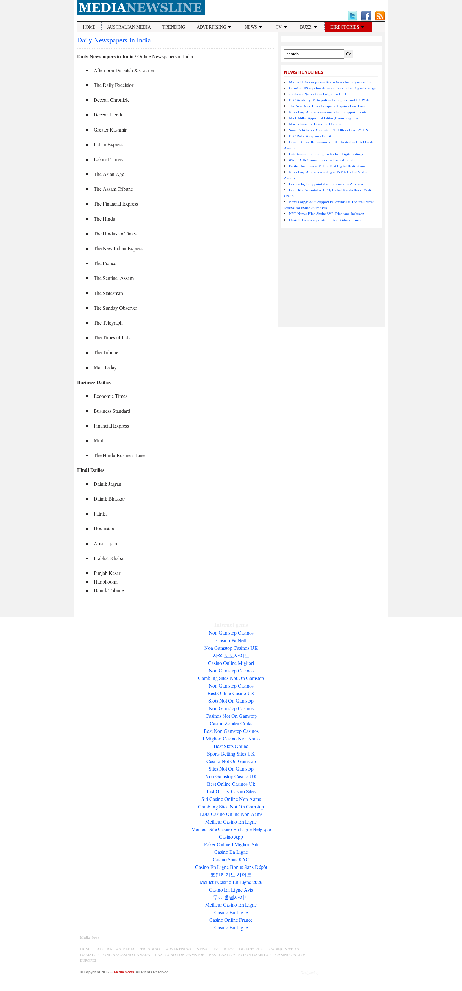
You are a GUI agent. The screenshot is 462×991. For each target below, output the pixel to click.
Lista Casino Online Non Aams (231, 814)
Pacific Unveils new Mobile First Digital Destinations (327, 165)
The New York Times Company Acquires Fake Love (327, 106)
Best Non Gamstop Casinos (231, 731)
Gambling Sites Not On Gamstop (231, 678)
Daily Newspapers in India (114, 39)
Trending (173, 27)
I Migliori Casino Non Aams (231, 738)
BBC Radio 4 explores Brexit (310, 135)
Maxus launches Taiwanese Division (315, 124)
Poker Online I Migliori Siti (231, 844)
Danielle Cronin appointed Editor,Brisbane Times (325, 220)
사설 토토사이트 (231, 655)
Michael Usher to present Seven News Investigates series (330, 82)
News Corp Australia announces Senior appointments (327, 112)
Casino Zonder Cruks (231, 723)
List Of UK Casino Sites (231, 791)
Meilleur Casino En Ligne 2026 (231, 882)
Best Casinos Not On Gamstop (240, 954)
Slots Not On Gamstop (231, 700)
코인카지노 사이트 (231, 874)
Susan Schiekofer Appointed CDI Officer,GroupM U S (328, 129)
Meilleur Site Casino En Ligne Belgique (231, 829)
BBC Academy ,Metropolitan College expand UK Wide (329, 100)
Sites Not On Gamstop (231, 768)
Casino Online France (231, 919)
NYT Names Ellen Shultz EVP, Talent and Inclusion (326, 213)
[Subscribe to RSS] (380, 16)
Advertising (211, 27)
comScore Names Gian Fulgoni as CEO (317, 94)
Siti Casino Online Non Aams (231, 799)
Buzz (306, 27)
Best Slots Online (231, 746)
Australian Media (129, 27)
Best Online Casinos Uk (231, 783)
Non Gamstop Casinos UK (231, 647)
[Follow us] (352, 16)
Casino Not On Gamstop (231, 761)
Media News (89, 937)
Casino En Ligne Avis (231, 889)
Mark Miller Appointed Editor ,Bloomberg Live (324, 118)
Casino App (231, 836)
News (251, 27)
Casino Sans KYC (231, 859)
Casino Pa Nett (231, 640)
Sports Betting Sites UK (231, 753)
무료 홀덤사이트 (231, 897)
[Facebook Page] (366, 16)
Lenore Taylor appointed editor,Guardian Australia (326, 183)
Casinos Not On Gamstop (231, 715)
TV (279, 27)
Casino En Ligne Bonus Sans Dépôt (231, 867)
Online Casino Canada (126, 954)
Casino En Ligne (231, 851)
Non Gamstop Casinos (231, 632)
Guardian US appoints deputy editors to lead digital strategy (332, 88)
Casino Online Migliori (231, 663)
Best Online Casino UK (231, 693)
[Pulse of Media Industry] (141, 13)
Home (89, 27)
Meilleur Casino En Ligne (231, 821)
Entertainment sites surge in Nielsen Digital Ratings (326, 153)
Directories (344, 27)
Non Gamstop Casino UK (231, 776)
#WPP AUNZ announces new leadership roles (322, 159)
